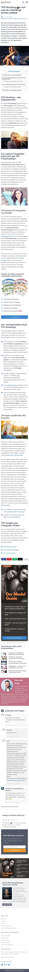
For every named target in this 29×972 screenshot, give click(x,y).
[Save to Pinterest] (9, 559)
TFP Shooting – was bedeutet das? (11, 75)
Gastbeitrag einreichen (8, 957)
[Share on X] (20, 559)
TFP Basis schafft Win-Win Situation (12, 87)
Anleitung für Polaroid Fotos (14, 455)
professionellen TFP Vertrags (16, 511)
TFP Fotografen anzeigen (11, 550)
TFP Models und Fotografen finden (12, 90)
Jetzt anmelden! (14, 850)
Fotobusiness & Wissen (7, 18)
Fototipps (15, 18)
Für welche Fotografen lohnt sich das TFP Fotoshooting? (13, 78)
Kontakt (3, 921)
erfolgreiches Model (7, 236)
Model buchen (5, 938)
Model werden (12, 385)
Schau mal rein (7, 904)
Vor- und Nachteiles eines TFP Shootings (13, 84)
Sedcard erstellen (5, 935)
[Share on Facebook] (3, 559)
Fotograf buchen (5, 940)
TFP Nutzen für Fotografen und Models (13, 81)
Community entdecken (7, 944)
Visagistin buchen (5, 942)
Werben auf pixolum (6, 926)
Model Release (15, 517)
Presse (3, 923)
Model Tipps (21, 18)
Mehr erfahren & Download (14, 638)
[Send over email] (14, 559)
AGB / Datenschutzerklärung (8, 928)
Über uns (3, 919)
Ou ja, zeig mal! (14, 317)
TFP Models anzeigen (9, 546)
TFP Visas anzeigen (9, 553)
